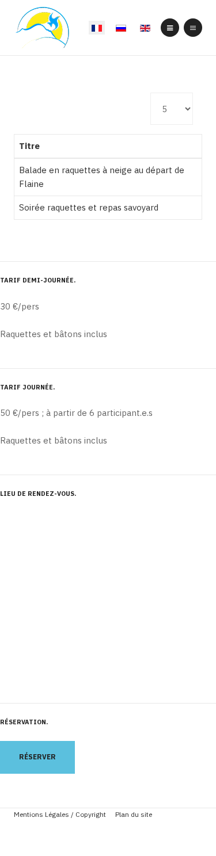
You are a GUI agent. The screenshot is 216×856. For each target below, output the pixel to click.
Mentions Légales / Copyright (60, 814)
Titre (29, 145)
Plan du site (133, 814)
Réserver (37, 756)
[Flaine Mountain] (42, 28)
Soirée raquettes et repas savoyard (88, 207)
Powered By (108, 833)
